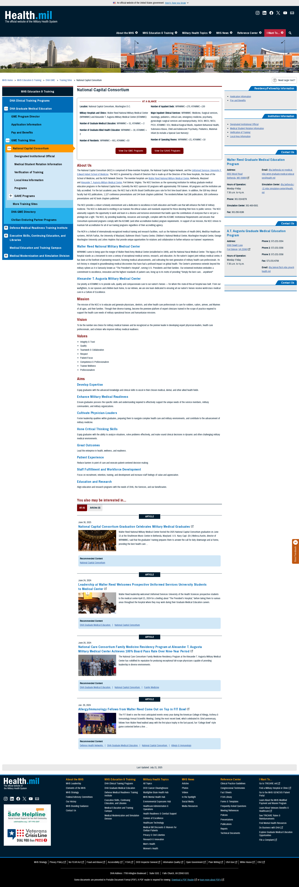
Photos (185, 788)
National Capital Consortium (31, 148)
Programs (20, 188)
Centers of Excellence (153, 818)
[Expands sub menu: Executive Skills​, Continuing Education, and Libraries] (6, 236)
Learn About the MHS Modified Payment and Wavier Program (273, 802)
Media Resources (190, 806)
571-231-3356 (277, 247)
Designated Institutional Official (34, 156)
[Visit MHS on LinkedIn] (264, 14)
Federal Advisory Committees (79, 797)
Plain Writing (214, 862)
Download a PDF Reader (183, 879)
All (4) (82, 507)
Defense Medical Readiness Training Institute (38, 228)
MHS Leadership (73, 783)
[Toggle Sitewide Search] (290, 33)
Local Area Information (29, 180)
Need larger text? (286, 80)
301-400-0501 (252, 205)
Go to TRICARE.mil (268, 783)
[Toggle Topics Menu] (210, 33)
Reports (224, 828)
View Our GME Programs (131, 150)
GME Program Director (25, 116)
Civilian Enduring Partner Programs (34, 220)
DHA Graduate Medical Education (31, 108)
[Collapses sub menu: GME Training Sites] (8, 140)
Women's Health (150, 848)
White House (246, 862)
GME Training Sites (23, 140)
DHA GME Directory (23, 212)
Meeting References (230, 810)
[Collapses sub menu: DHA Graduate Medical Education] (6, 109)
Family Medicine (151, 687)
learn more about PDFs (210, 879)
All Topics (147, 783)
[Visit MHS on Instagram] (257, 14)
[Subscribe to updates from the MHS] (292, 14)
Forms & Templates (229, 801)
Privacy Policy (56, 862)
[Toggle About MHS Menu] (136, 33)
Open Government (194, 862)
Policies (224, 815)
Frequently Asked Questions (233, 806)
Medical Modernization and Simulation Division (40, 256)
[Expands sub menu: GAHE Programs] (11, 196)
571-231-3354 (277, 241)
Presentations (227, 819)
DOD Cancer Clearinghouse (155, 788)
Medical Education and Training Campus (36, 248)
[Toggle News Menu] (231, 33)
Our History (71, 801)
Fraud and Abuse (94, 862)
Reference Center (247, 33)
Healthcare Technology (153, 822)
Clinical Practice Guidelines (233, 783)
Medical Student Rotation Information (38, 164)
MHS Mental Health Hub (154, 797)
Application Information (26, 124)
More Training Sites (25, 204)
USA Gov (230, 862)
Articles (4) (95, 507)
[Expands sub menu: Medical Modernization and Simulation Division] (6, 256)
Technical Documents (230, 833)
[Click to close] (295, 542)
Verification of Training (28, 172)
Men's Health (149, 844)
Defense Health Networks (92, 745)
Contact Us (71, 810)
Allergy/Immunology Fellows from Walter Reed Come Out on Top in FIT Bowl (132, 709)
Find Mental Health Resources (273, 823)
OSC (259, 862)
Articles (185, 783)
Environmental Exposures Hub (157, 801)
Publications (226, 824)
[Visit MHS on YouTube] (285, 14)
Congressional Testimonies (233, 788)
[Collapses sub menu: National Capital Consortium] (9, 148)
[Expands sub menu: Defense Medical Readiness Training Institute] (6, 228)
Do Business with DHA (269, 827)
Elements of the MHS (76, 788)
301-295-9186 (238, 212)
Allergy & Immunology (181, 745)
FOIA (127, 862)
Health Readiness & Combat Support (160, 813)
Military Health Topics (195, 33)
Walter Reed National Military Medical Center (168, 178)
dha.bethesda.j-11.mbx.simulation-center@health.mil (278, 188)
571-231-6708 (273, 260)
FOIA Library (226, 797)
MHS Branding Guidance (77, 806)
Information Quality (171, 862)
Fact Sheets (226, 792)
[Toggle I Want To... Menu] (282, 33)
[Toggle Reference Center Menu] (260, 33)
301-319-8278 (240, 199)
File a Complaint (266, 839)
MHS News (222, 33)
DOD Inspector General (146, 862)
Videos (185, 792)
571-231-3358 (277, 254)
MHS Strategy (72, 792)
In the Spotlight (189, 797)
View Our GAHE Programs (167, 150)
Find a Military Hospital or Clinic (273, 788)
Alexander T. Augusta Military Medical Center (101, 182)
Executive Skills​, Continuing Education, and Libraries (38, 238)
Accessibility (113, 862)
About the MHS (125, 33)
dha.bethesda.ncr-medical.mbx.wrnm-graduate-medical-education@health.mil (278, 174)
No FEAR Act (75, 862)
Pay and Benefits (22, 132)
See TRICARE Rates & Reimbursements (269, 817)
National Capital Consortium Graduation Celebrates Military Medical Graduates (134, 527)
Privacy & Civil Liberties (154, 835)
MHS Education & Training (158, 33)
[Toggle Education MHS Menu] (176, 33)
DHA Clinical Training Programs (30, 100)
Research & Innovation (153, 839)
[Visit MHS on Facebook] (271, 14)
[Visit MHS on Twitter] (278, 14)
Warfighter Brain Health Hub (155, 792)
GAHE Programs (24, 196)
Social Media (188, 801)
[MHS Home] (23, 789)
